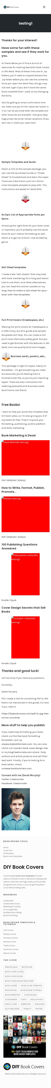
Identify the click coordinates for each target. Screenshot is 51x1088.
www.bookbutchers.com (18, 768)
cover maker (11, 999)
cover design (30, 995)
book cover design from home (19, 981)
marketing (26, 1004)
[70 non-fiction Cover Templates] (26, 251)
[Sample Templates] (26, 145)
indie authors (36, 999)
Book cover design (14, 976)
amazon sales (11, 967)
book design (11, 990)
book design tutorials (31, 990)
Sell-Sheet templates (14, 267)
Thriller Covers (9, 946)
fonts (23, 999)
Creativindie (8, 901)
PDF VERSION (9, 480)
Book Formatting (10, 915)
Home (5, 847)
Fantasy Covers (9, 934)
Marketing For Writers (12, 907)
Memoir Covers (9, 953)
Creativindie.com (22, 752)
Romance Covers (10, 938)
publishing (39, 1004)
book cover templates (31, 986)
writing (39, 1009)
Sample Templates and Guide (19, 162)
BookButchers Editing (12, 912)
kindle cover (11, 1004)
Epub (13, 600)
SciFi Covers (8, 930)
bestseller (27, 967)
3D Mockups (8, 853)
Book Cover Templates (12, 856)
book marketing (12, 995)
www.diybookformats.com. (18, 744)
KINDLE (21, 480)
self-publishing (12, 1009)
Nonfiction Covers (10, 949)
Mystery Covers (9, 942)
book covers (11, 986)
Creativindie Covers (11, 904)
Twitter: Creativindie (13, 779)
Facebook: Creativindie (14, 783)
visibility (27, 1009)
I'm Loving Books (10, 909)
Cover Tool (7, 850)
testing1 (25, 23)
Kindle (5, 600)
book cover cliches (14, 972)
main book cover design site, (32, 748)
